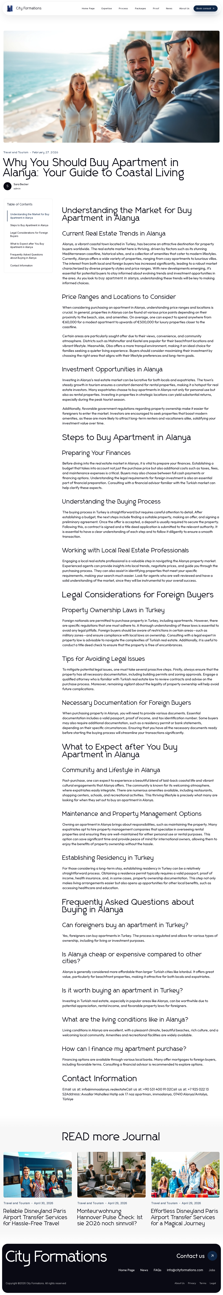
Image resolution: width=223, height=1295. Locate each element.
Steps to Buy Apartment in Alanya (29, 225)
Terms (202, 1283)
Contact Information (21, 265)
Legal (213, 1283)
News (144, 1270)
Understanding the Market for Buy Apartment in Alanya (29, 216)
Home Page (126, 1270)
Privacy (192, 1283)
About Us (179, 1283)
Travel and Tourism (16, 152)
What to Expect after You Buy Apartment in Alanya (27, 245)
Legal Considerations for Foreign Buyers (29, 234)
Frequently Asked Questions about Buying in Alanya (26, 256)
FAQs (157, 1270)
